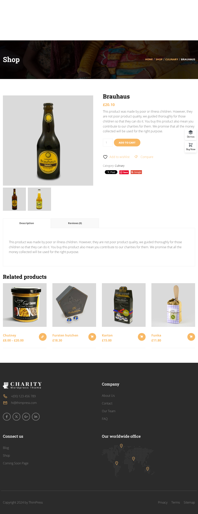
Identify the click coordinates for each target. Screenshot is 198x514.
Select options (43, 337)
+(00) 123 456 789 (23, 396)
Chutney (9, 335)
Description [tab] (26, 223)
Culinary (171, 59)
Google (137, 172)
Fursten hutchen (65, 335)
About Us (108, 395)
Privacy (162, 502)
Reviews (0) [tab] (75, 223)
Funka (156, 335)
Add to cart (127, 142)
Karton (107, 335)
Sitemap (189, 502)
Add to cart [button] (92, 337)
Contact (107, 403)
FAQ (105, 419)
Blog (6, 448)
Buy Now (190, 149)
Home (149, 59)
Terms (175, 502)
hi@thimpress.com (24, 403)
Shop (159, 59)
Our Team (108, 411)
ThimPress (36, 502)
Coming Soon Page (15, 463)
